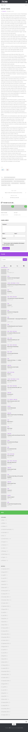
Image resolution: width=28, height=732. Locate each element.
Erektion (4, 526)
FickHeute (4, 11)
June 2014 (4, 690)
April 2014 (4, 696)
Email (15, 233)
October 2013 (5, 714)
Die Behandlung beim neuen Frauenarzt (14, 326)
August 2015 (4, 646)
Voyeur (17, 283)
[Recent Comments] (17, 266)
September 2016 (5, 606)
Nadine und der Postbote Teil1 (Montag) (15, 414)
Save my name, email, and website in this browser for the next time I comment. (13, 244)
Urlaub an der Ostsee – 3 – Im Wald (14, 360)
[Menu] (26, 1)
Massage (4, 551)
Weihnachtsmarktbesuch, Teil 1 (13, 339)
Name (3, 233)
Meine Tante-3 (10, 421)
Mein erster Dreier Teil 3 (11, 380)
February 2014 (5, 702)
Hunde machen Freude (11, 469)
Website (4, 238)
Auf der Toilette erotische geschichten (7, 179)
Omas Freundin (4, 212)
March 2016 (4, 624)
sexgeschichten (4, 185)
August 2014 (4, 683)
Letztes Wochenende (11, 408)
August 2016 (4, 609)
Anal (2, 5)
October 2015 (5, 640)
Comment (4, 224)
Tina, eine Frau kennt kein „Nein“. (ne (14, 387)
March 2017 (4, 587)
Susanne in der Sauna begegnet (13, 278)
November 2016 (5, 600)
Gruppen (11, 399)
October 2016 (5, 603)
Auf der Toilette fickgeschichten (20, 179)
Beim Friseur (9, 428)
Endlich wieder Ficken (11, 483)
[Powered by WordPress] (9, 727)
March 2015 (4, 662)
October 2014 (5, 677)
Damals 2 (9, 373)
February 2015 (5, 665)
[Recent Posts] (4, 266)
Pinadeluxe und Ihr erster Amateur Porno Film (16, 435)
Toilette (9, 185)
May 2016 (4, 618)
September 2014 (5, 680)
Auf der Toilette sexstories (5, 183)
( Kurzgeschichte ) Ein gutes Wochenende (15, 298)
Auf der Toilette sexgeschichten (19, 181)
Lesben (8, 283)
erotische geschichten (15, 183)
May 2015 (4, 655)
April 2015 (4, 659)
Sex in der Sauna (10, 455)
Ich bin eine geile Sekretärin (12, 353)
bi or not (15, 212)
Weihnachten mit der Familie (12, 367)
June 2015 (4, 652)
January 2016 (4, 631)
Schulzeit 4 (9, 490)
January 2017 (4, 593)
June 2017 (4, 578)
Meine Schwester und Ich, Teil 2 (13, 401)
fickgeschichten (22, 183)
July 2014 (4, 687)
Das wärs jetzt (10, 394)
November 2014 (5, 674)
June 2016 (4, 615)
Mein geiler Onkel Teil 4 (11, 462)
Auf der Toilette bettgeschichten (9, 177)
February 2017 (5, 590)
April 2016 (4, 621)
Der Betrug (9, 291)
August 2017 (4, 572)
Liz (8, 271)
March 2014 (4, 699)
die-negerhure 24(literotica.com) (13, 333)
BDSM (8, 276)
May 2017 (4, 581)
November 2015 (5, 637)
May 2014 (4, 693)
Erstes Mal (15, 296)
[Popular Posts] (11, 266)
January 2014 (4, 705)
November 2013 (5, 711)
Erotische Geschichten (6, 529)
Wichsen (4, 560)
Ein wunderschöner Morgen (12, 442)
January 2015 (4, 668)
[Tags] (24, 266)
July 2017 (4, 575)
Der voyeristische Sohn (11, 448)
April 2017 (4, 584)
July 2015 (4, 649)
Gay (5, 5)
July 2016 (4, 612)
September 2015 (5, 643)
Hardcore (9, 365)
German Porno (5, 538)
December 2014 (5, 671)
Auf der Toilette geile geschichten (7, 181)
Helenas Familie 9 (10, 497)
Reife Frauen (13, 283)
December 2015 (5, 634)
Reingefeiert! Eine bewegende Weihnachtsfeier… (16, 284)
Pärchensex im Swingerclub (12, 312)
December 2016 (5, 597)
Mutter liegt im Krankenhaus (12, 346)
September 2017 (5, 569)
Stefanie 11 (9, 305)
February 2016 (5, 628)
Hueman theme (20, 727)
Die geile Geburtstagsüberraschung (14, 504)
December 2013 (5, 708)
